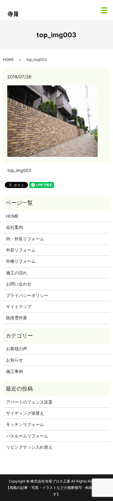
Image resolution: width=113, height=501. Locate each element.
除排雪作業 (16, 317)
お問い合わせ (18, 283)
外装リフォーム (21, 249)
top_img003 (19, 170)
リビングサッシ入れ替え (29, 447)
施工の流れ (16, 272)
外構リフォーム (21, 261)
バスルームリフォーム (27, 435)
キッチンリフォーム (25, 424)
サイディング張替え (25, 413)
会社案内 (14, 227)
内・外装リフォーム (25, 238)
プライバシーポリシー (27, 295)
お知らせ (14, 359)
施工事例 (14, 371)
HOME (8, 59)
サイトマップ (18, 306)
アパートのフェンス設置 (29, 401)
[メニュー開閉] (104, 10)
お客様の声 (16, 348)
